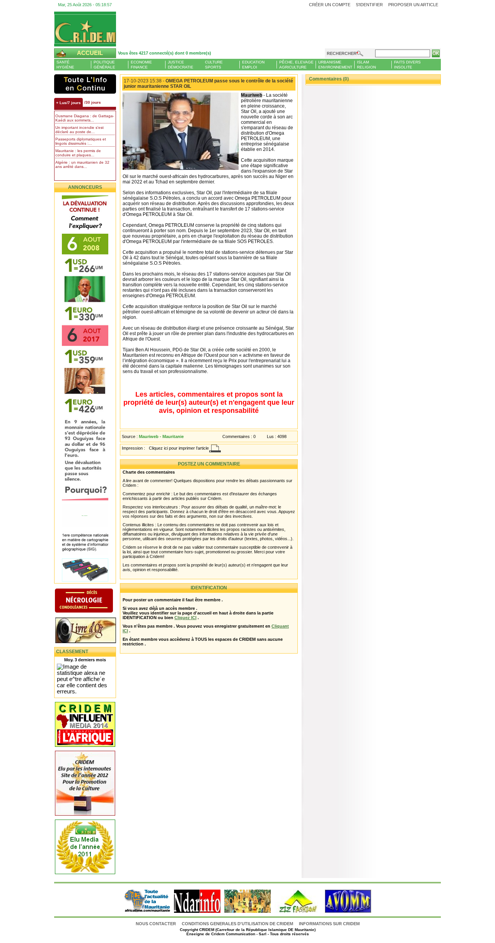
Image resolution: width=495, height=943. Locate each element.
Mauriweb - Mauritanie (161, 436)
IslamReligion (366, 64)
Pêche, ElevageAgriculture (296, 64)
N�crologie (92, 601)
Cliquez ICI (185, 617)
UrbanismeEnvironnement (335, 64)
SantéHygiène (65, 64)
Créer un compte (329, 4)
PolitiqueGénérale (104, 64)
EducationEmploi (253, 64)
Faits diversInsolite (407, 64)
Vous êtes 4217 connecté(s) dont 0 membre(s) (164, 53)
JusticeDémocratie (180, 64)
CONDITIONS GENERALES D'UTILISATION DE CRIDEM (237, 923)
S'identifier (369, 4)
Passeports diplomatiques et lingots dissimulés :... (80, 141)
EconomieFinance (141, 64)
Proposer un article (413, 4)
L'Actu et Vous (85, 84)
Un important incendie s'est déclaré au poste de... (79, 129)
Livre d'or (92, 631)
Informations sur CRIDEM (329, 923)
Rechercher (342, 53)
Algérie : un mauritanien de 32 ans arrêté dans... (82, 164)
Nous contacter (156, 923)
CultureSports (214, 64)
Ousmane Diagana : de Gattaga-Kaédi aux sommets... (84, 118)
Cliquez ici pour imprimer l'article (179, 448)
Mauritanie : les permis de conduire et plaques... (78, 153)
